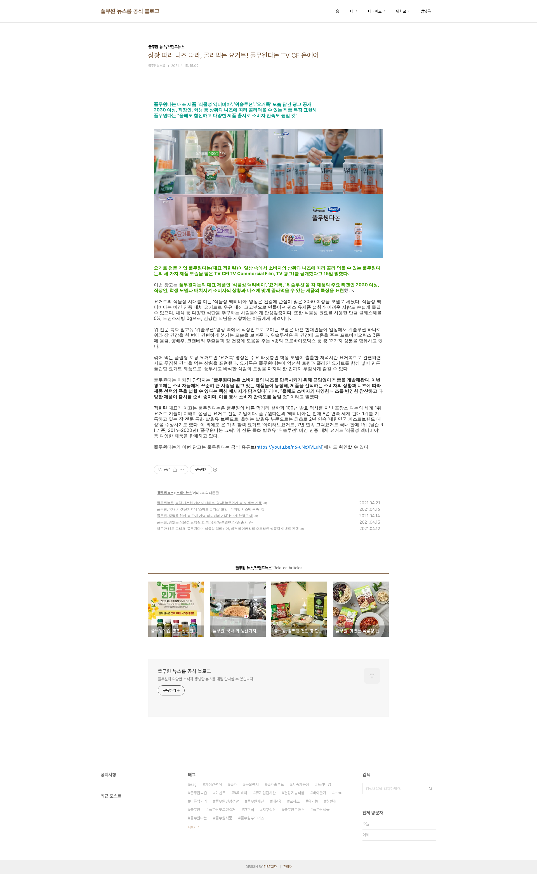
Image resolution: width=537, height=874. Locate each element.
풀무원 (195, 809)
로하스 (294, 801)
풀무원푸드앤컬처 (222, 809)
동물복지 (252, 784)
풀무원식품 (223, 818)
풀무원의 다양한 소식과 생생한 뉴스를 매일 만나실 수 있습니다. (206, 679)
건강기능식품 (294, 793)
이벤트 (220, 793)
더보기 (192, 827)
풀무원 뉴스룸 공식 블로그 (130, 11)
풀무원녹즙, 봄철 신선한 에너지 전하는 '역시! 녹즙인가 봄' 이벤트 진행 (209, 503)
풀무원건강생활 (227, 801)
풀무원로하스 (294, 809)
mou (338, 793)
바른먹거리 (198, 801)
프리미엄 (324, 784)
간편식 (249, 809)
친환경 (331, 801)
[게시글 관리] (181, 469)
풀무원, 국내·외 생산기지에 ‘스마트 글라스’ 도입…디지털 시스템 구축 (208, 509)
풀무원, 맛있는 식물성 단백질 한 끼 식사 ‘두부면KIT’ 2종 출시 (202, 522)
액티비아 (240, 793)
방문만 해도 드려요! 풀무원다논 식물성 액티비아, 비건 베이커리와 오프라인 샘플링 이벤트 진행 (228, 528)
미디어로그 (376, 11)
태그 (353, 11)
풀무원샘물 (321, 809)
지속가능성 (300, 784)
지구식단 (269, 809)
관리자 (287, 867)
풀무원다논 (198, 818)
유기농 (313, 801)
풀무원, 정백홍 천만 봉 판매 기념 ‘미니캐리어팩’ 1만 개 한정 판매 (205, 516)
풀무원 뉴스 (165, 493)
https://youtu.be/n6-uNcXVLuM (289, 447)
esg (193, 784)
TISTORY (270, 867)
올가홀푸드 (275, 784)
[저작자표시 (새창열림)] (214, 469)
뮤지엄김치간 (266, 793)
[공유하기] (174, 469)
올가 (233, 784)
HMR (276, 801)
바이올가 (319, 793)
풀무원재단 (255, 801)
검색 (430, 788)
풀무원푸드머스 (252, 818)
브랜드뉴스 (184, 493)
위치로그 (402, 11)
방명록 (426, 11)
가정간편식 (213, 784)
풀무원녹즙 (198, 793)
